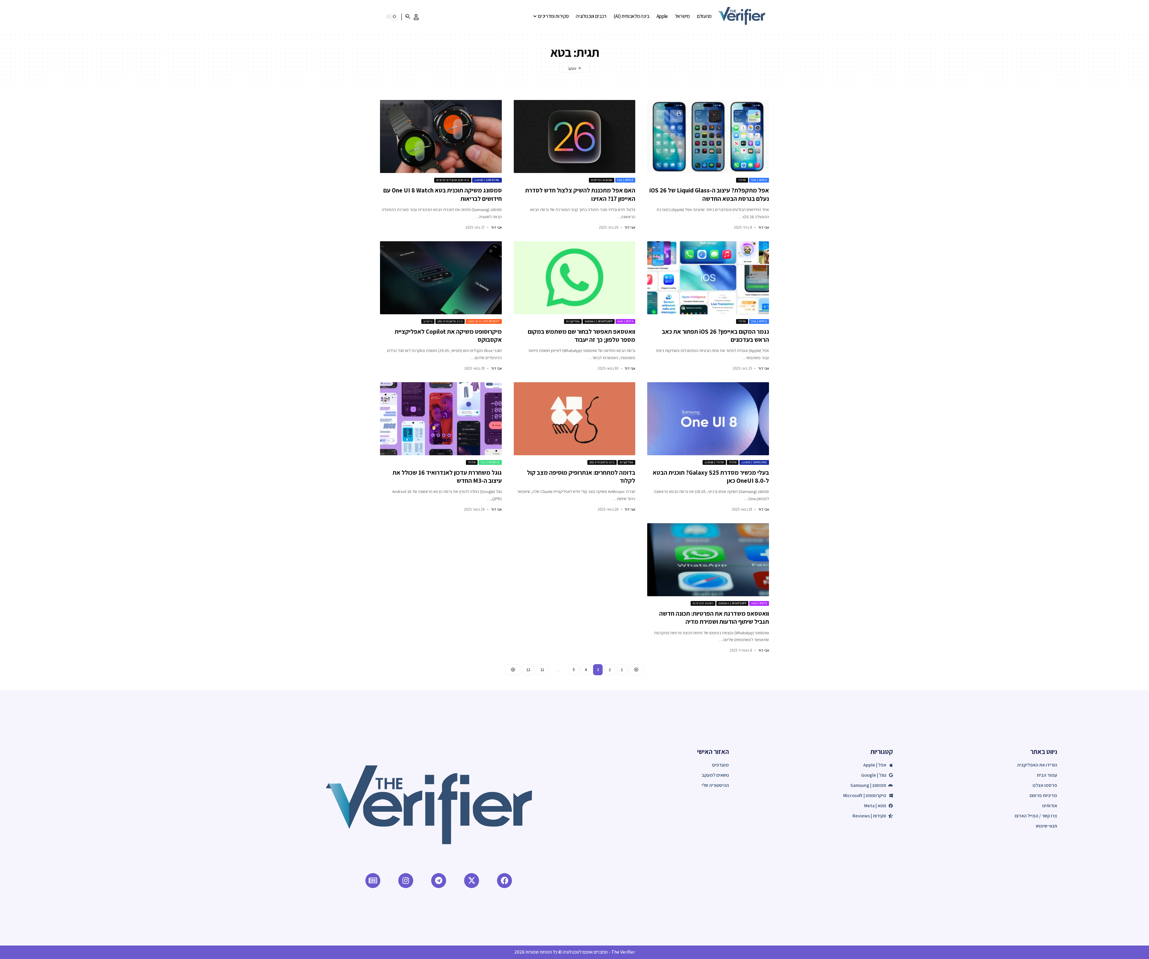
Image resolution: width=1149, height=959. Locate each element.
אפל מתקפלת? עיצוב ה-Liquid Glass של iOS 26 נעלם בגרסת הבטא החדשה (709, 194)
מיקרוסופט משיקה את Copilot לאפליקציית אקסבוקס (448, 335)
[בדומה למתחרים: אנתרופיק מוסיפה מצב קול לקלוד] (575, 418)
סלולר (742, 180)
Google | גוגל (490, 462)
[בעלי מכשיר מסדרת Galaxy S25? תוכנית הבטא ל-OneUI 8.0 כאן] (708, 418)
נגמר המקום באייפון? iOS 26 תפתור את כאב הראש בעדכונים (715, 335)
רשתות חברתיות (703, 603)
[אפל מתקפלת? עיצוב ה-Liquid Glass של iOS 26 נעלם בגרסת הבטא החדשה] (708, 136)
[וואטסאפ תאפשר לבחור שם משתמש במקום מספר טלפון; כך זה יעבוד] (575, 277)
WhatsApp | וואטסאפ (599, 321)
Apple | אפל (759, 180)
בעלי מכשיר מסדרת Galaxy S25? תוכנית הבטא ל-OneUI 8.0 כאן (711, 476)
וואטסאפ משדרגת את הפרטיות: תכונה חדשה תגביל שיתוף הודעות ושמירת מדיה (714, 617)
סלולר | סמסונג (714, 462)
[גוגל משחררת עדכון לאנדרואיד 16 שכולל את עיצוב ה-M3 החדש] (441, 418)
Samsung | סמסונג (487, 180)
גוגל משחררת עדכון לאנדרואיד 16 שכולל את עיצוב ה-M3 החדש (447, 476)
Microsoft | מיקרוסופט (484, 321)
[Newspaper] (372, 880)
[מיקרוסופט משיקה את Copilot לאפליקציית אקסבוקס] (441, 277)
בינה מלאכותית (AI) (450, 321)
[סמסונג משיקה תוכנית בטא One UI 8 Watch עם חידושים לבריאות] (441, 136)
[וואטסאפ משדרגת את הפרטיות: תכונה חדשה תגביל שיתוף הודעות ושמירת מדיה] (708, 559)
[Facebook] (504, 880)
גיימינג (428, 321)
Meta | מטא (625, 321)
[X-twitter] (471, 880)
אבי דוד (763, 227)
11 (542, 669)
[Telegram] (438, 880)
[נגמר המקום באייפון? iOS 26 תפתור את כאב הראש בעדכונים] (708, 277)
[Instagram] (405, 880)
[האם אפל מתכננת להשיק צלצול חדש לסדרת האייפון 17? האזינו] (575, 136)
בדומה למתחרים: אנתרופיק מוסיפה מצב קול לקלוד (581, 476)
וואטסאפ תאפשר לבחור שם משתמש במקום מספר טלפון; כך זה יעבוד (581, 335)
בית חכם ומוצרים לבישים (452, 180)
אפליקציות (573, 321)
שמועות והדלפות (601, 180)
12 (528, 669)
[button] (416, 17)
